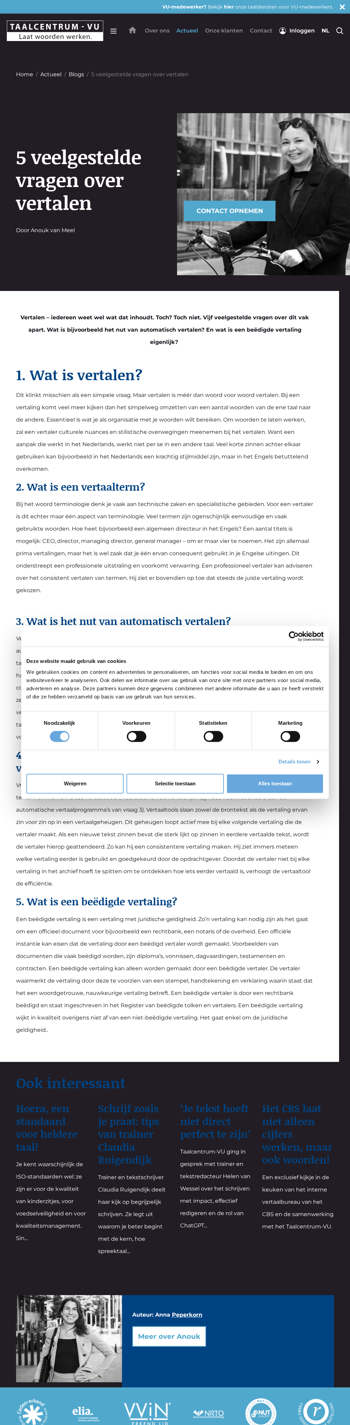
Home (24, 74)
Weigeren (75, 783)
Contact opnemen (230, 211)
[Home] (132, 30)
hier (229, 7)
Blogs (76, 74)
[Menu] (113, 30)
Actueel (51, 74)
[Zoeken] (339, 30)
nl (325, 30)
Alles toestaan (275, 783)
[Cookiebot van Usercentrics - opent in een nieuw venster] (294, 636)
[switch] (136, 736)
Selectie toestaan (175, 783)
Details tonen (294, 761)
